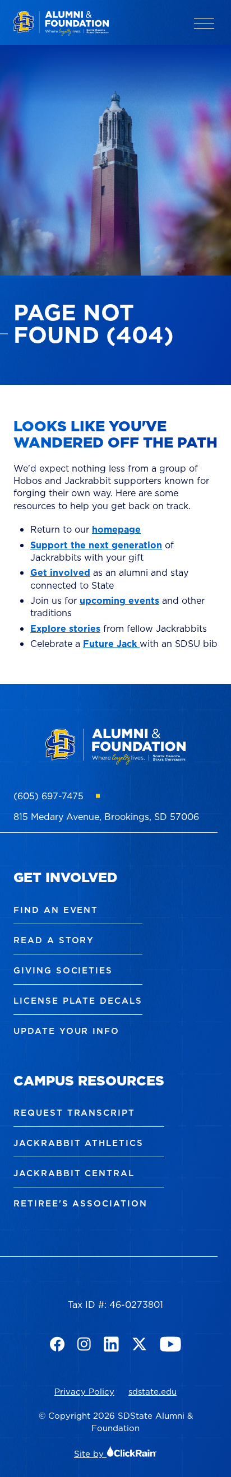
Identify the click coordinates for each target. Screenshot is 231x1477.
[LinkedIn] (111, 1344)
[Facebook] (57, 1344)
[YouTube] (171, 1344)
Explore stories (65, 628)
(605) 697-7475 (48, 796)
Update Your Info (66, 1031)
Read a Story (53, 940)
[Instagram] (84, 1344)
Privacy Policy (84, 1391)
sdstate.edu (152, 1391)
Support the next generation (96, 545)
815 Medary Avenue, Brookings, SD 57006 (106, 816)
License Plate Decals (77, 1001)
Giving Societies (63, 970)
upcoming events (119, 600)
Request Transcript (74, 1113)
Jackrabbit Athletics (78, 1143)
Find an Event (55, 910)
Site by (90, 1454)
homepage (116, 529)
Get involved (60, 572)
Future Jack (111, 643)
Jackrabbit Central (74, 1173)
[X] (139, 1344)
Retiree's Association (80, 1203)
